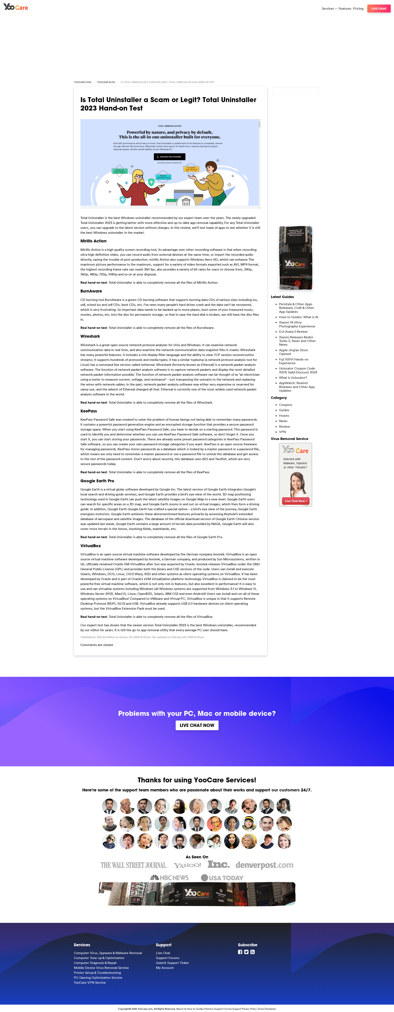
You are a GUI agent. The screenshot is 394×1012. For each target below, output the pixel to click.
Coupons (285, 405)
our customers (285, 789)
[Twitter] (247, 952)
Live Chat (379, 8)
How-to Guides (195, 1009)
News (283, 421)
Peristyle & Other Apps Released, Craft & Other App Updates (296, 308)
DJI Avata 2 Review (293, 331)
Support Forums (167, 958)
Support (236, 1009)
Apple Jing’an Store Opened (293, 352)
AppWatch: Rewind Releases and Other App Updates (297, 387)
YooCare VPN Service (90, 982)
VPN (282, 432)
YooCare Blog (106, 82)
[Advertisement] (197, 45)
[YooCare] (15, 9)
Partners (208, 1009)
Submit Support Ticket (172, 963)
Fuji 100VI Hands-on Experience (293, 361)
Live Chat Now (197, 725)
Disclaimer (270, 1009)
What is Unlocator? (293, 377)
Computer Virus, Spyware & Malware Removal (108, 953)
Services (328, 8)
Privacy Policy (249, 1009)
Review (284, 426)
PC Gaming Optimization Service (98, 977)
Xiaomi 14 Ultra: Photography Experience (297, 324)
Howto (284, 415)
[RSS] (253, 952)
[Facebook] (240, 952)
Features (345, 8)
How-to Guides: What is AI (298, 317)
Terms (260, 1009)
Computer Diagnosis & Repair (95, 963)
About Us (181, 1009)
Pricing (358, 8)
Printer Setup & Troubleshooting (97, 973)
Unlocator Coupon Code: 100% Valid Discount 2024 (298, 370)
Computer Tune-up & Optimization (99, 958)
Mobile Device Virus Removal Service (101, 968)
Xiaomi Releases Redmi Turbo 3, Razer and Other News (297, 341)
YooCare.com (82, 82)
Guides (284, 410)
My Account (165, 968)
